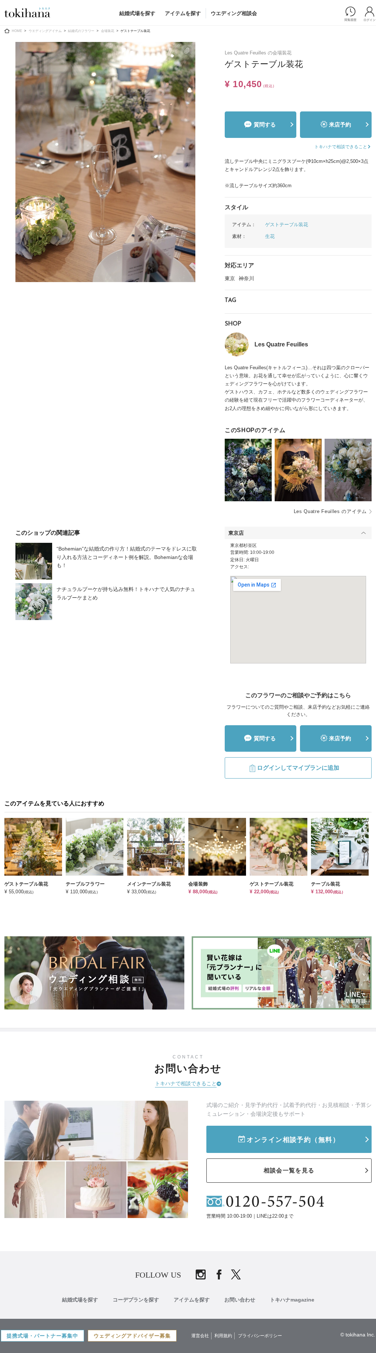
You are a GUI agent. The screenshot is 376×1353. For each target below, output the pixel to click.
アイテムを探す (183, 13)
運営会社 (200, 1335)
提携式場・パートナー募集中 (42, 1336)
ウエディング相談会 (234, 13)
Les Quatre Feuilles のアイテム (330, 511)
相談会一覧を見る (289, 1170)
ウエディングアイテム (45, 31)
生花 (270, 236)
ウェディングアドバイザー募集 (132, 1336)
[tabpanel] (105, 162)
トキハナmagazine (292, 1300)
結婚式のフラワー (81, 31)
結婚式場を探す (137, 13)
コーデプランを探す (136, 1300)
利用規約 (223, 1335)
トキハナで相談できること (186, 1083)
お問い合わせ (239, 1300)
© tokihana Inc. (357, 1335)
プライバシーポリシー (260, 1335)
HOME (17, 31)
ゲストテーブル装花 (286, 224)
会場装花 (107, 31)
